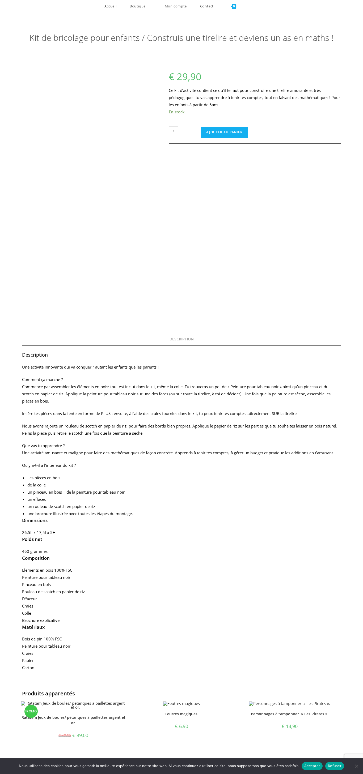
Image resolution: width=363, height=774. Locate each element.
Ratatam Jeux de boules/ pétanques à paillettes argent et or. (73, 720)
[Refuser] (356, 766)
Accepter (312, 766)
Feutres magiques (181, 713)
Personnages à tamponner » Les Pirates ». (289, 713)
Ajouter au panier (224, 132)
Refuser (334, 766)
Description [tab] (182, 339)
